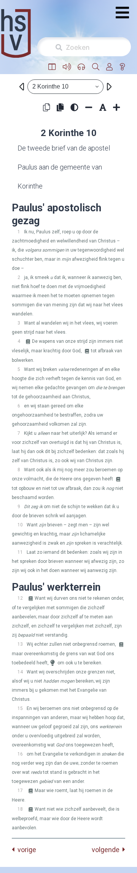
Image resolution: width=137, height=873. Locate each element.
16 (20, 754)
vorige (25, 850)
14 (20, 672)
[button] (52, 67)
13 (20, 644)
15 (20, 708)
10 (20, 525)
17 (20, 790)
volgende (107, 850)
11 (20, 552)
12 (20, 598)
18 (20, 809)
